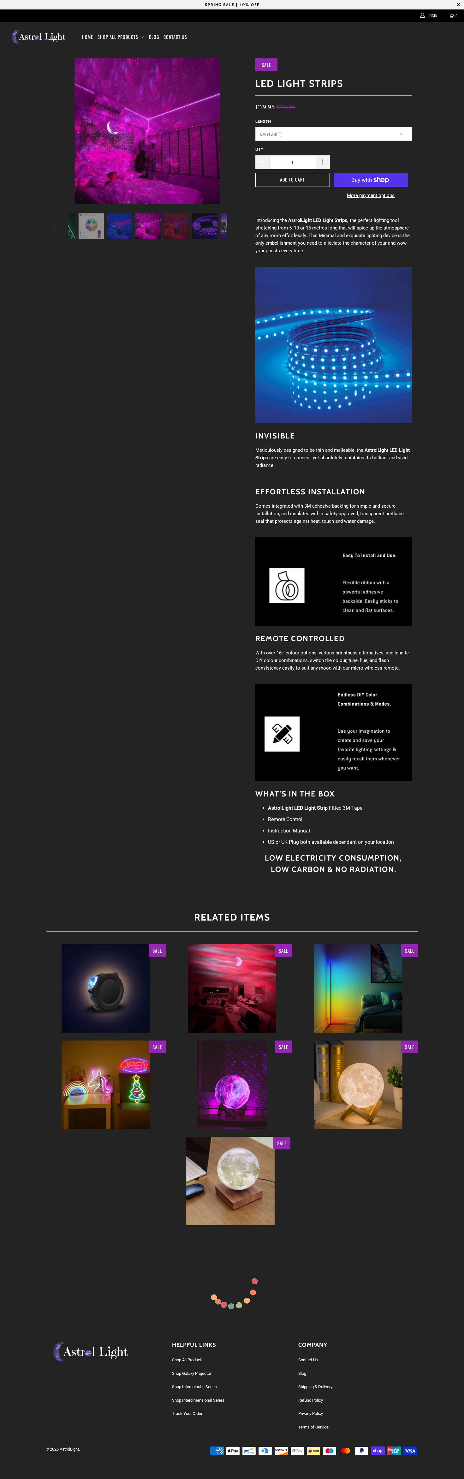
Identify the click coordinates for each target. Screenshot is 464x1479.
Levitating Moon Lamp (230, 1181)
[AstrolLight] (40, 36)
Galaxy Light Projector (106, 988)
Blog (154, 36)
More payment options (371, 195)
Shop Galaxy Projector (191, 1373)
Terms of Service (313, 1427)
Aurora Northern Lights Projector (232, 988)
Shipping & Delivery (315, 1386)
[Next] (238, 226)
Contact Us (175, 36)
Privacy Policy (310, 1413)
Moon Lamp (358, 1085)
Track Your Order (187, 1413)
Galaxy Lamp (232, 1085)
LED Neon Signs (106, 1085)
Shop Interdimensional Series (198, 1400)
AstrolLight (69, 1449)
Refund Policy (310, 1400)
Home (87, 36)
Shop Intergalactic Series (194, 1386)
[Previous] (56, 226)
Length (263, 121)
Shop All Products (119, 36)
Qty (259, 149)
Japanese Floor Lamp (358, 988)
